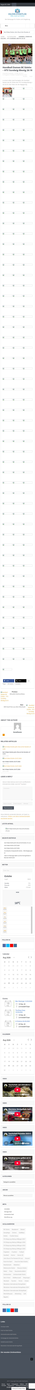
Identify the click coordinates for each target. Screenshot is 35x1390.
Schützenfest (7, 1274)
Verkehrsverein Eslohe (7, 1342)
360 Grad (28, 1384)
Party (10, 1271)
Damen (23, 1229)
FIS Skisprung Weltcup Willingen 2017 (14, 1239)
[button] (8, 680)
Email (31, 76)
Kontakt (4, 1385)
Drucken (25, 76)
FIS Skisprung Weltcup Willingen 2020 (14, 1248)
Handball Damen (19, 75)
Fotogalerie (7, 75)
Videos (22, 1384)
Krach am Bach (8, 1261)
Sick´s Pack (7, 1277)
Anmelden (7, 1209)
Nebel (5, 1271)
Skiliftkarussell (17, 1277)
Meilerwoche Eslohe (9, 1268)
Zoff (25, 1293)
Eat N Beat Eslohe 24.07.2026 (11, 769)
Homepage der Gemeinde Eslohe (9, 1338)
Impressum (11, 1385)
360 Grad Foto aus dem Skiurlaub (14, 707)
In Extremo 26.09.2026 (22, 1021)
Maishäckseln (7, 1265)
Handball (12, 75)
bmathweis (11, 73)
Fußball (21, 1252)
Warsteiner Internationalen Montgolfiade (15, 1290)
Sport (25, 75)
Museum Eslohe (22, 1268)
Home (3, 1384)
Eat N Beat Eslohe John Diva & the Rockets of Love (16, 753)
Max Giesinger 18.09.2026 (23, 1001)
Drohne (14, 1232)
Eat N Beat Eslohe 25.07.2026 (11, 761)
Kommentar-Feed (9, 1214)
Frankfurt (14, 1252)
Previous (14, 692)
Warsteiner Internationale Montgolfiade (15, 1284)
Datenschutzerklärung (22, 1385)
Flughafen (6, 1252)
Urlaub (26, 1281)
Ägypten (6, 1297)
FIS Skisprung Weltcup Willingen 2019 (14, 1245)
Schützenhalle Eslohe (19, 1274)
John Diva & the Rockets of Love (13, 1258)
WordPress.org (8, 1217)
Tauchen (13, 1281)
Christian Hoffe (5, 1326)
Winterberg (18, 1293)
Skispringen (26, 1277)
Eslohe (5, 1236)
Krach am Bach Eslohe (21, 1261)
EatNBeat (21, 1232)
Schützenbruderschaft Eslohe (8, 1334)
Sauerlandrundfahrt (20, 1271)
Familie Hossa (14, 1236)
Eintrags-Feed (8, 1212)
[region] (17, 1365)
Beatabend (15, 1229)
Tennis (20, 1281)
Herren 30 (20, 1255)
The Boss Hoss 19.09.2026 (20, 1011)
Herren (13, 1255)
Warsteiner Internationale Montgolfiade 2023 (16, 1287)
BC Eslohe (10, 684)
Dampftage (7, 1232)
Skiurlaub (6, 1281)
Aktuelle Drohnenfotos (17, 694)
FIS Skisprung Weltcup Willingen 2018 (14, 1242)
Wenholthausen (8, 1293)
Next (21, 705)
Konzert (27, 1258)
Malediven (17, 1265)
